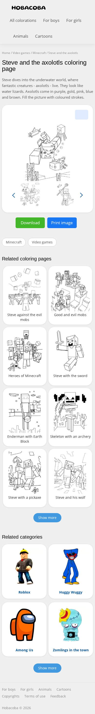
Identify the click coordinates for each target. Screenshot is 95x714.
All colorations (23, 20)
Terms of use (35, 696)
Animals (20, 36)
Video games (42, 242)
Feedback (58, 696)
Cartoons (43, 36)
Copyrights (10, 696)
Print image (62, 222)
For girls (73, 20)
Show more (47, 517)
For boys (51, 20)
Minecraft (14, 242)
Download (30, 222)
